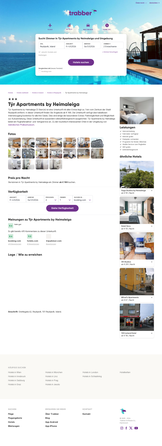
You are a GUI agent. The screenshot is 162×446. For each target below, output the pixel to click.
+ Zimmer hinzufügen (110, 52)
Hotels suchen (81, 62)
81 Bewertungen (33, 244)
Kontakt (86, 414)
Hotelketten (125, 372)
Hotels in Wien (14, 372)
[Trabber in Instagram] (122, 429)
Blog (47, 418)
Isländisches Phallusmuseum (21, 124)
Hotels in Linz (51, 376)
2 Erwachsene (110, 46)
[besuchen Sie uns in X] (131, 429)
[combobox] (51, 45)
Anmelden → (154, 3)
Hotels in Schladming (92, 376)
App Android (51, 422)
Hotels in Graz (14, 384)
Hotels (11, 422)
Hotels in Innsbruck (17, 376)
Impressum (124, 423)
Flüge (11, 414)
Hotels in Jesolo (52, 384)
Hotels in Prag (51, 380)
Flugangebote (15, 418)
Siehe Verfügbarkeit (62, 208)
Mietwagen (13, 426)
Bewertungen (51, 244)
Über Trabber (52, 414)
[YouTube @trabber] (135, 429)
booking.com (46, 71)
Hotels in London (90, 372)
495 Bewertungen (14, 244)
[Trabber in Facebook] (126, 429)
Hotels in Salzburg (16, 380)
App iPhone (51, 426)
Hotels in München (53, 372)
